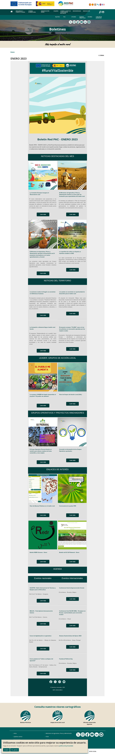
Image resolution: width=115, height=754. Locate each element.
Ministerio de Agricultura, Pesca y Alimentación (59, 733)
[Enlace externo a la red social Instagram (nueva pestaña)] (74, 22)
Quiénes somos (18, 736)
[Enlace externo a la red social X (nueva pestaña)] (71, 22)
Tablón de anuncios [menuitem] (99, 17)
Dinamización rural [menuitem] (45, 11)
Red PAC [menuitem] (57, 17)
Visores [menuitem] (90, 17)
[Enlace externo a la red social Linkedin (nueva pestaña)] (85, 22)
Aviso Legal (92, 751)
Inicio (15, 733)
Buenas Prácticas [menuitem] (83, 17)
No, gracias (14, 750)
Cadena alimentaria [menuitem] (32, 11)
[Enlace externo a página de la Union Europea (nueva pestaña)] (22, 4)
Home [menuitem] (12, 12)
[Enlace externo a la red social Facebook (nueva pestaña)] (78, 22)
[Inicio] (66, 4)
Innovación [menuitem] (86, 11)
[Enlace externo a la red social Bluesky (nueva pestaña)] (89, 22)
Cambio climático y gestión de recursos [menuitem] (65, 12)
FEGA (47, 736)
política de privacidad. (66, 746)
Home (13, 52)
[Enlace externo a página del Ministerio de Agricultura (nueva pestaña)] (45, 4)
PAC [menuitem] (64, 17)
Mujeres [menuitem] (56, 11)
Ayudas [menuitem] (73, 17)
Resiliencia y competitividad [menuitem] (20, 11)
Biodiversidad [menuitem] (77, 11)
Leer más (43, 214)
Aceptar (6, 750)
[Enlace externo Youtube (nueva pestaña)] (82, 22)
